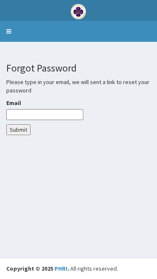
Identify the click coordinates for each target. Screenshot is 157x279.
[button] (9, 31)
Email (13, 103)
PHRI (60, 268)
